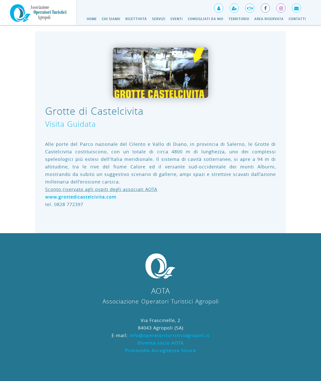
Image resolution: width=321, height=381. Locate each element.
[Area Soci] (215, 6)
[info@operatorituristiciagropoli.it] (293, 6)
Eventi (177, 19)
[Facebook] (262, 6)
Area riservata (269, 19)
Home (92, 19)
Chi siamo (111, 19)
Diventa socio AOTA (160, 343)
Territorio (238, 19)
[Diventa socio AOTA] (231, 6)
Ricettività (136, 19)
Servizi (159, 19)
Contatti (297, 19)
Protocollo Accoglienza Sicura (160, 350)
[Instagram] (277, 6)
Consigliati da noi (205, 19)
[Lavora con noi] (246, 6)
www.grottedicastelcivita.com (80, 197)
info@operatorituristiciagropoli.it (169, 335)
